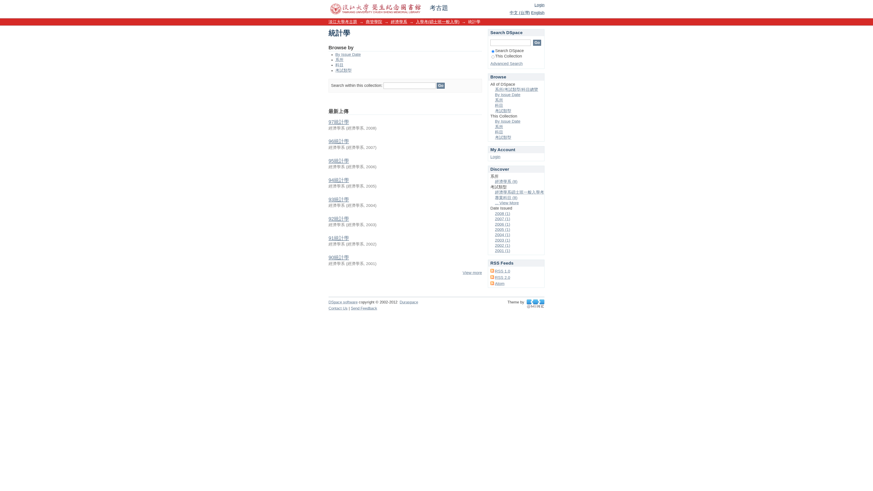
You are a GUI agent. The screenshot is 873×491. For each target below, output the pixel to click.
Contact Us (338, 308)
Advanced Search (506, 63)
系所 (339, 60)
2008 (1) (502, 213)
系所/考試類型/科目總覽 (516, 89)
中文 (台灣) (520, 12)
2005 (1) (502, 229)
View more (472, 273)
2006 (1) (502, 224)
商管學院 (374, 22)
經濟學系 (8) (506, 181)
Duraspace (409, 302)
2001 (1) (502, 250)
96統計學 (339, 141)
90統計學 (339, 257)
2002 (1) (502, 245)
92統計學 (339, 219)
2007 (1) (502, 219)
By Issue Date (348, 54)
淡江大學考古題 (343, 22)
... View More (507, 203)
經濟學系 (399, 22)
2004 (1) (502, 235)
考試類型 (343, 70)
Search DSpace (509, 50)
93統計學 (339, 199)
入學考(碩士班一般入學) (437, 22)
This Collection (508, 56)
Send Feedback (364, 308)
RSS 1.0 (502, 271)
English (537, 12)
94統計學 (339, 180)
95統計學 (339, 161)
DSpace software (343, 302)
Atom (499, 283)
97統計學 (339, 122)
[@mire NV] (535, 304)
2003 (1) (502, 240)
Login (539, 5)
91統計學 (339, 238)
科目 (339, 65)
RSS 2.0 (502, 277)
